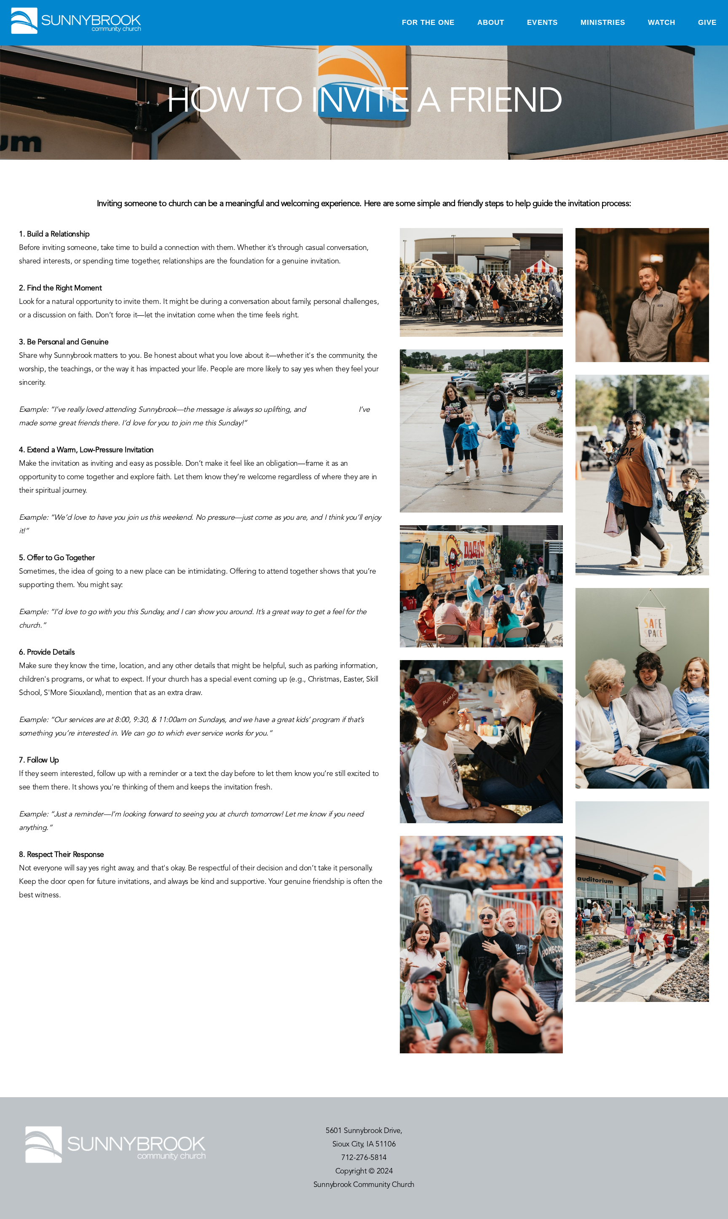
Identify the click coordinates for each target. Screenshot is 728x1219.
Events (542, 23)
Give (707, 23)
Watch (661, 23)
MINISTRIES (603, 23)
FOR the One (428, 23)
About (490, 23)
